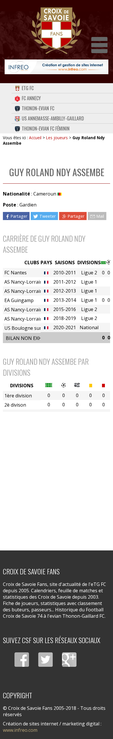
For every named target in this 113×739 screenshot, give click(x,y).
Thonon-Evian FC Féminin (46, 128)
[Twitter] (45, 659)
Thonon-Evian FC (38, 108)
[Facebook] (21, 659)
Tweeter (47, 216)
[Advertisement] (56, 477)
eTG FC (28, 88)
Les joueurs (57, 137)
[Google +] (69, 659)
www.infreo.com (20, 730)
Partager (18, 216)
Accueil (35, 137)
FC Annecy (31, 98)
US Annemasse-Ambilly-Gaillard (53, 118)
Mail (100, 216)
